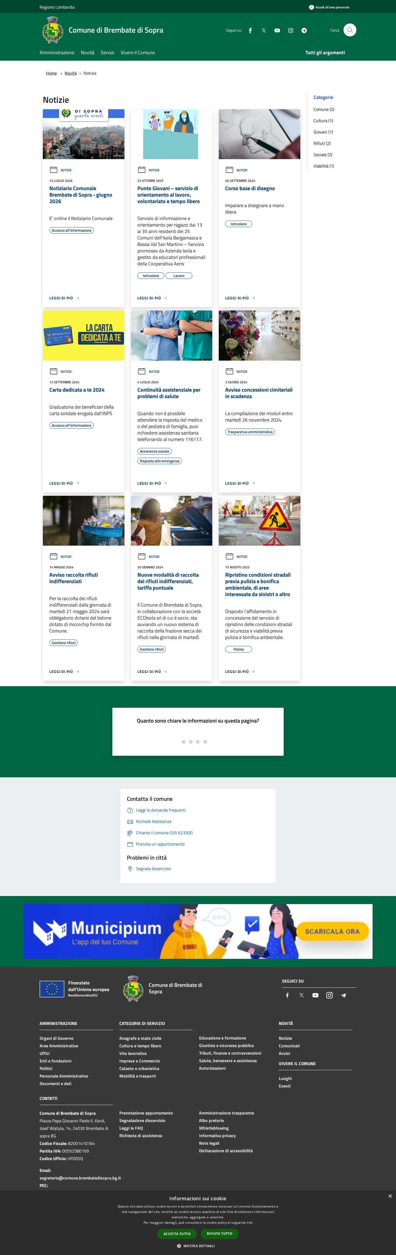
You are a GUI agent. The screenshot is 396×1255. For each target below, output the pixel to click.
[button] (198, 1246)
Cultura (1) (323, 120)
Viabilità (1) (324, 166)
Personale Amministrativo (64, 1076)
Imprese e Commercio (139, 1061)
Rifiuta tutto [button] (219, 1233)
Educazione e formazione (222, 1038)
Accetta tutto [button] (177, 1234)
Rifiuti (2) (322, 143)
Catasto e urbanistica (139, 1068)
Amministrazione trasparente (226, 1113)
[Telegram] (302, 29)
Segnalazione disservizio (142, 1120)
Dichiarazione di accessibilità (226, 1150)
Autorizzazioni (212, 1068)
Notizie (66, 170)
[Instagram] (288, 29)
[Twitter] (261, 29)
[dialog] (198, 1223)
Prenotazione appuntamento (146, 1113)
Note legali (209, 1143)
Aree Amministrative (59, 1045)
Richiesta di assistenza (140, 1135)
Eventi (285, 1086)
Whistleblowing (214, 1128)
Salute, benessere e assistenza (228, 1060)
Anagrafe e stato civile (140, 1038)
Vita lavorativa (133, 1053)
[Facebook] (248, 29)
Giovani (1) (323, 132)
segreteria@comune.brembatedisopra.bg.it (80, 1178)
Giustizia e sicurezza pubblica (226, 1045)
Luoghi (285, 1078)
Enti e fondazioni (55, 1061)
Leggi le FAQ (131, 1128)
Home (51, 73)
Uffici (45, 1053)
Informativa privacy (217, 1135)
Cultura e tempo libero (140, 1045)
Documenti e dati (55, 1083)
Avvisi (284, 1053)
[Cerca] (349, 29)
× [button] (390, 1196)
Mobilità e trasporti (137, 1076)
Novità (71, 73)
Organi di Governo (57, 1038)
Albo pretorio (211, 1120)
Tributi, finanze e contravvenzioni (230, 1053)
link (249, 1222)
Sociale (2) (323, 154)
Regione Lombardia (57, 7)
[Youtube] (275, 29)
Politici (46, 1068)
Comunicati (289, 1045)
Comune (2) (324, 109)
